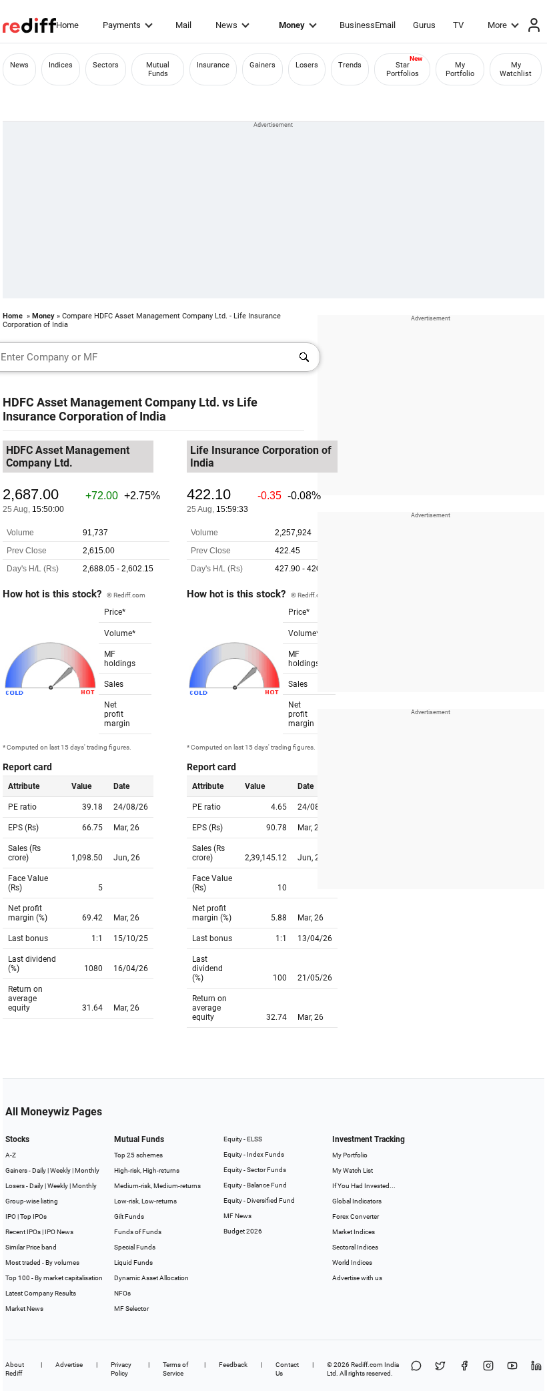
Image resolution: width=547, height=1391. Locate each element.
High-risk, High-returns (146, 1170)
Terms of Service (175, 1369)
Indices (61, 65)
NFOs (122, 1293)
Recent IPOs (23, 1231)
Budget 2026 (242, 1231)
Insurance (213, 65)
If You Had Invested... (364, 1185)
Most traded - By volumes (42, 1262)
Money (292, 25)
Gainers (262, 65)
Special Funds (134, 1247)
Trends (350, 65)
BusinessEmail (368, 25)
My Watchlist (516, 69)
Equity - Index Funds (253, 1154)
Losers (307, 65)
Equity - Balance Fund (255, 1185)
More (497, 25)
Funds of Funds (137, 1231)
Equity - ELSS (242, 1139)
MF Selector (131, 1308)
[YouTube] (512, 1369)
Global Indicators (357, 1201)
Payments (122, 25)
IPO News (59, 1231)
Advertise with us (357, 1278)
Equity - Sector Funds (254, 1169)
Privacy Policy (121, 1369)
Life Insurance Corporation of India (130, 409)
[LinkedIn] (536, 1369)
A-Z (10, 1155)
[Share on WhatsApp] (416, 1369)
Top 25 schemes (138, 1155)
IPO (10, 1216)
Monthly (87, 1170)
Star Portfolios (402, 69)
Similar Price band (31, 1247)
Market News (24, 1308)
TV (458, 25)
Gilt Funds (129, 1216)
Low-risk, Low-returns (145, 1201)
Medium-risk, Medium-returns (157, 1185)
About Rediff (14, 1369)
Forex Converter (355, 1216)
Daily (39, 1170)
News (226, 25)
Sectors (106, 65)
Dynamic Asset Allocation (151, 1278)
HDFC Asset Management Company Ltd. (111, 402)
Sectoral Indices (355, 1247)
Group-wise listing (31, 1201)
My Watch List (352, 1170)
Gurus (424, 25)
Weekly (60, 1170)
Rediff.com (367, 1364)
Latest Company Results (40, 1293)
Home (67, 25)
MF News (237, 1215)
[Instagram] (488, 1369)
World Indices (352, 1262)
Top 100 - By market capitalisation (54, 1278)
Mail (183, 25)
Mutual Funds (157, 69)
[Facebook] (464, 1369)
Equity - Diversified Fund (259, 1200)
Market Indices (353, 1231)
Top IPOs (33, 1216)
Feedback (233, 1364)
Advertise (69, 1364)
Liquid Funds (133, 1262)
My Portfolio (460, 69)
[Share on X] (440, 1369)
